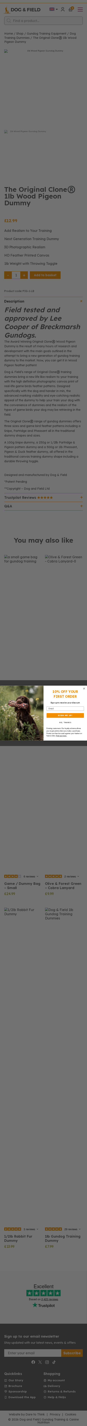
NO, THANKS (65, 722)
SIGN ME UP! (65, 715)
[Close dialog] (84, 688)
